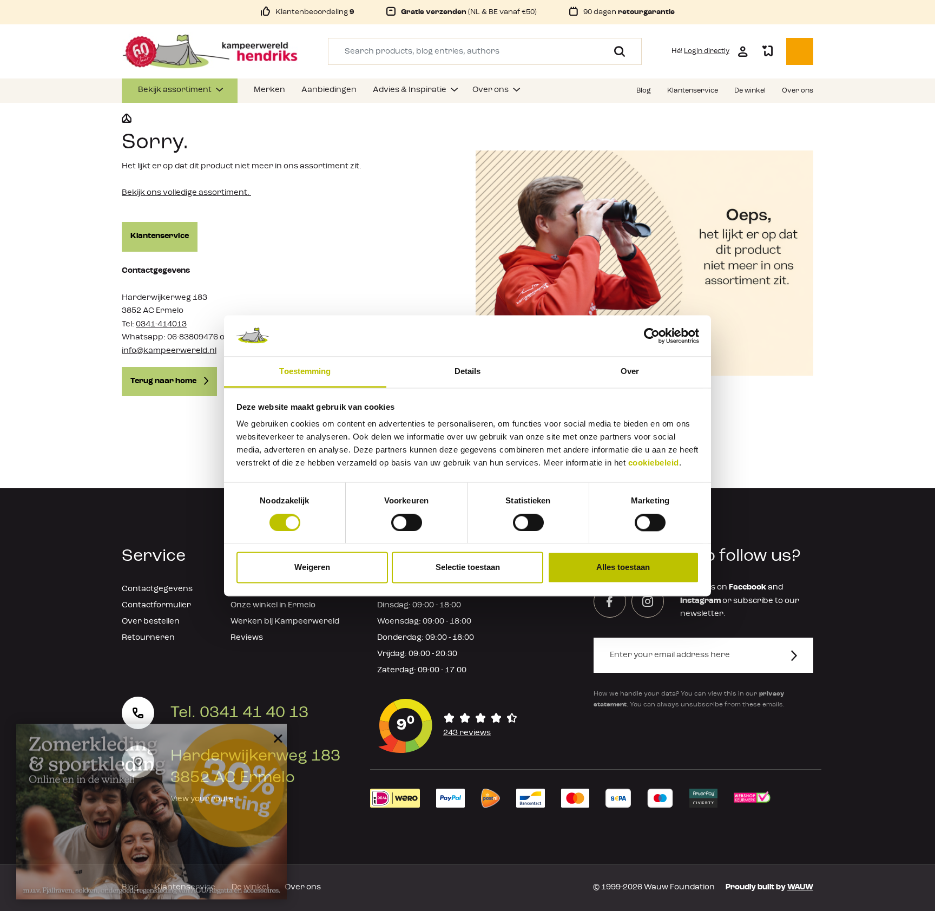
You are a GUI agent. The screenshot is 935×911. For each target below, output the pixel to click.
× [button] (276, 729)
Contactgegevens (157, 589)
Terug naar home (164, 381)
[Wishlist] (767, 51)
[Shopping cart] (799, 51)
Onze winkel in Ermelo (273, 605)
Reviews (247, 638)
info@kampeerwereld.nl (169, 351)
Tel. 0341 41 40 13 (239, 713)
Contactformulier (156, 605)
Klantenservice (159, 236)
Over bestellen (151, 622)
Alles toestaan (623, 567)
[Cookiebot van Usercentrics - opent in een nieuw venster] (651, 335)
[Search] (615, 51)
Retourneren (148, 638)
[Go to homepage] (210, 51)
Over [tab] (630, 371)
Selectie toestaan (468, 567)
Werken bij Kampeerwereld (285, 622)
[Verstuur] (800, 655)
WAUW (800, 887)
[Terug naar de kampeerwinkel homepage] (126, 118)
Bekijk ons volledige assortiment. (186, 193)
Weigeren (312, 567)
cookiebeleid (653, 463)
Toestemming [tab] (305, 371)
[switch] (406, 522)
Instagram (700, 601)
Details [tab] (468, 371)
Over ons (303, 887)
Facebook (747, 588)
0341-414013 (161, 324)
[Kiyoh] (448, 726)
